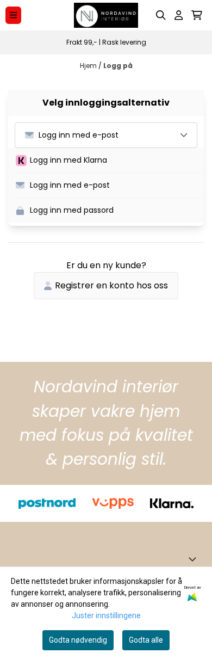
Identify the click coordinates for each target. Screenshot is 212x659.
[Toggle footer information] (194, 559)
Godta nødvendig (78, 640)
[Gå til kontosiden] (178, 15)
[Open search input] (161, 15)
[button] (110, 160)
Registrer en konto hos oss (111, 285)
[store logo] (106, 15)
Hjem (89, 65)
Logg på (118, 65)
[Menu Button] (13, 15)
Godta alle (146, 640)
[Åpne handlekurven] (197, 15)
